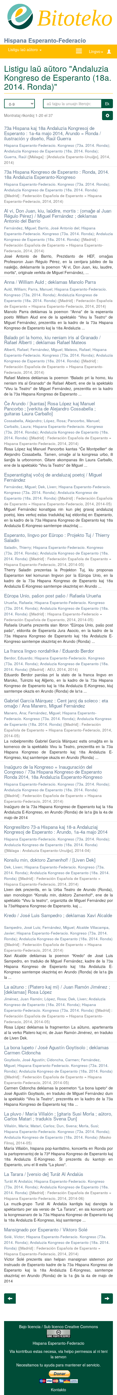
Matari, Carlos (42, 1125)
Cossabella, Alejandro (23, 420)
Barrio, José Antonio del (58, 228)
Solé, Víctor (14, 1236)
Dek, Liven (47, 486)
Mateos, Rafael (77, 349)
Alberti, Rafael (16, 349)
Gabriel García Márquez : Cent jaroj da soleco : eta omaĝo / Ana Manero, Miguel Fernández (56, 703)
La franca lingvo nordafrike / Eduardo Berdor (49, 650)
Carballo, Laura (17, 426)
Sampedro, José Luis (22, 927)
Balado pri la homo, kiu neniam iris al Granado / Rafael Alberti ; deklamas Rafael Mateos (52, 340)
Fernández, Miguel (20, 228)
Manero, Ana (15, 712)
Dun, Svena (67, 1125)
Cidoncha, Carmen (63, 1059)
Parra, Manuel (40, 289)
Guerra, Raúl (15, 156)
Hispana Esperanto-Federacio (45, 40)
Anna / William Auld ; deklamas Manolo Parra (50, 281)
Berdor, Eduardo (18, 658)
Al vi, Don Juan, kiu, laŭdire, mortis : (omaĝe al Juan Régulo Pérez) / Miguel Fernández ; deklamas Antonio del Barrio (57, 215)
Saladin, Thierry (17, 547)
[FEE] (20, 16)
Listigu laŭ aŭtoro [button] (23, 49)
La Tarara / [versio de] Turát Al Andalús (43, 1173)
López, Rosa (55, 420)
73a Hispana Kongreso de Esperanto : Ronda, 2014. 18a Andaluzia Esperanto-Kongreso (56, 174)
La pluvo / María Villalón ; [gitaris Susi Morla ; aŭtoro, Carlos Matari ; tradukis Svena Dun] (58, 1116)
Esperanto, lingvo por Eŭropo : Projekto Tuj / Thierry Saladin (57, 537)
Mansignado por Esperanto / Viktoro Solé (45, 1229)
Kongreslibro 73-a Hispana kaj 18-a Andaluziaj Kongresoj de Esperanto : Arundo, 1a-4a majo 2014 (55, 829)
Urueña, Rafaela (18, 602)
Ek (107, 103)
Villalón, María (16, 1125)
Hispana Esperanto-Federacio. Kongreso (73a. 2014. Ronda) (56, 145)
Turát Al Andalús (18, 1181)
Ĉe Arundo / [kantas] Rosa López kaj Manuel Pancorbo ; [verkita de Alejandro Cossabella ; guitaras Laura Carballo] (50, 408)
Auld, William (15, 289)
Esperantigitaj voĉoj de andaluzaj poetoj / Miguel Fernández (53, 477)
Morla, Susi (88, 1125)
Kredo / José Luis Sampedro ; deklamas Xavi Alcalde (58, 915)
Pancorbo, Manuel (83, 420)
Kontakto (58, 1389)
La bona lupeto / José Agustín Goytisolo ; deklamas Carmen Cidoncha (56, 1050)
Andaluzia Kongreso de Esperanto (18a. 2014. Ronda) (51, 151)
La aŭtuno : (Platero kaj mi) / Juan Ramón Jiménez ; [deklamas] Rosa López (57, 989)
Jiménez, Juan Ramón (23, 998)
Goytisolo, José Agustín (24, 1059)
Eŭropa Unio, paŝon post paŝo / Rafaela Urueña (52, 595)
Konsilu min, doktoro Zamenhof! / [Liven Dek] (50, 859)
